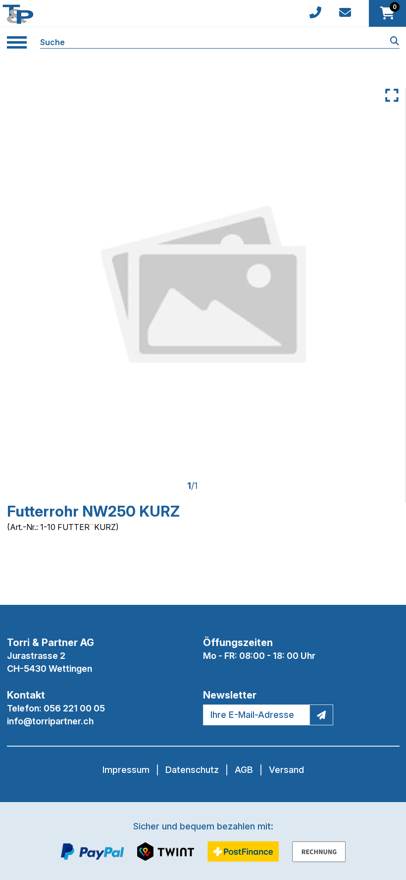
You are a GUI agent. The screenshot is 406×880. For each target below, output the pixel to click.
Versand (286, 769)
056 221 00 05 (74, 708)
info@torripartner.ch (50, 721)
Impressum (126, 769)
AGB (244, 769)
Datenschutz (192, 769)
